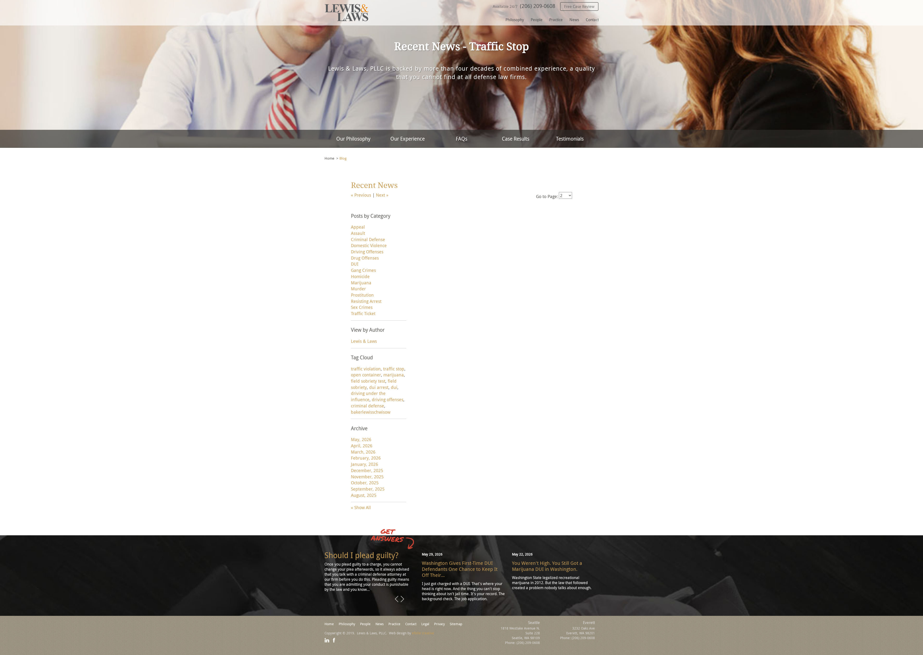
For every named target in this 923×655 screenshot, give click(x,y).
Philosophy (514, 19)
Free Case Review (579, 6)
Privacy (439, 624)
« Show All (361, 507)
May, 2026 (361, 439)
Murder (358, 289)
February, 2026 (366, 458)
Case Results (515, 138)
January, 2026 (364, 464)
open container (366, 375)
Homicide (360, 276)
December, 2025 (367, 470)
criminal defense (367, 406)
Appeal (358, 227)
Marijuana (361, 283)
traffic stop (393, 369)
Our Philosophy (353, 138)
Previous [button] (397, 599)
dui (394, 387)
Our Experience (407, 138)
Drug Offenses (365, 258)
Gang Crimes (363, 270)
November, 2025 (367, 477)
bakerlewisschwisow (370, 412)
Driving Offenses (367, 252)
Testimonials (570, 138)
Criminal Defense (368, 239)
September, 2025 (368, 489)
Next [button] (402, 599)
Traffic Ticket (363, 313)
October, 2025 (365, 483)
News (574, 19)
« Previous (361, 195)
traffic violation (366, 369)
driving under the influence (368, 396)
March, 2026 (363, 452)
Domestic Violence (369, 245)
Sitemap (456, 624)
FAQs (461, 138)
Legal (425, 624)
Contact (592, 19)
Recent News (374, 185)
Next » (382, 195)
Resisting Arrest (366, 301)
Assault (358, 233)
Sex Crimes (362, 307)
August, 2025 (363, 495)
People (537, 19)
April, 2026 (361, 446)
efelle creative (423, 633)
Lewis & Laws (364, 341)
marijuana (393, 375)
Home (329, 158)
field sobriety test (368, 381)
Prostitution (362, 295)
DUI (354, 264)
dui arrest (378, 387)
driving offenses (387, 399)
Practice (556, 19)
